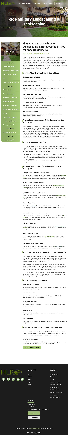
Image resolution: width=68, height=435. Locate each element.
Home (19, 3)
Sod (4, 78)
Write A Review (34, 417)
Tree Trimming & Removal (11, 82)
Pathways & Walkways (10, 105)
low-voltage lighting (49, 236)
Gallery (45, 3)
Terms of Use (37, 432)
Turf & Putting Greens (9, 74)
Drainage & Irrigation (9, 125)
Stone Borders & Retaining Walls (57, 392)
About (23, 3)
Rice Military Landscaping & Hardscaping (16, 28)
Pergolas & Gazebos (9, 132)
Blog (29, 382)
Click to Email (31, 407)
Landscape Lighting (9, 140)
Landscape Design (9, 67)
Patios (5, 113)
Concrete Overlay (8, 94)
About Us (30, 376)
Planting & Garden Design (11, 70)
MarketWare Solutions (35, 428)
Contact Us (33, 413)
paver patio (33, 205)
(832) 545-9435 (31, 404)
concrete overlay (58, 246)
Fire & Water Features (10, 117)
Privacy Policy (30, 432)
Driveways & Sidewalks (10, 98)
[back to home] (8, 3)
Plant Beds (52, 379)
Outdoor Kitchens (8, 102)
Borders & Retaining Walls (11, 109)
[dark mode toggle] (65, 3)
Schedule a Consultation (32, 347)
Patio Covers (7, 90)
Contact (51, 3)
